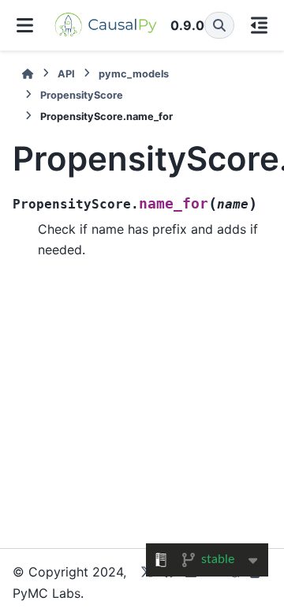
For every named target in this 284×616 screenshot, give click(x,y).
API (66, 74)
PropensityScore (81, 95)
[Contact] (257, 582)
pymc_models (134, 74)
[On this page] (259, 25)
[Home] (27, 74)
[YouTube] (213, 582)
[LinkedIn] (191, 582)
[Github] (169, 582)
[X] (147, 582)
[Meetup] (235, 582)
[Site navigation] (25, 25)
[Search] (219, 25)
